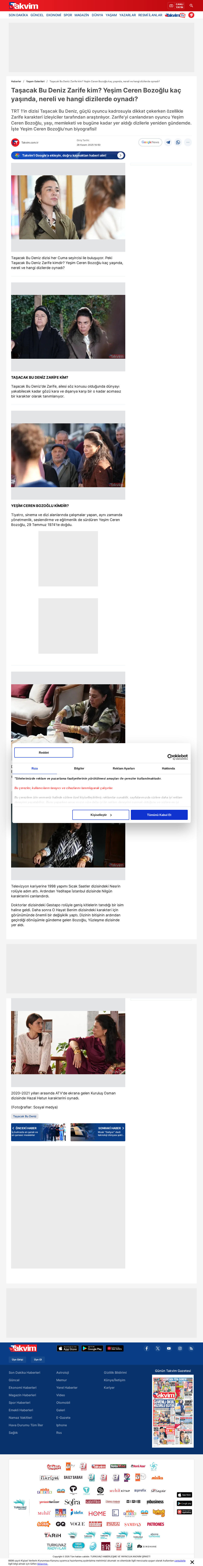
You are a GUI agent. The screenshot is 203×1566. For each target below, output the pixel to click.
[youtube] (169, 1348)
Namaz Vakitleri (20, 1418)
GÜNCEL (37, 15)
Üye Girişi (17, 1359)
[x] (158, 1348)
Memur (61, 1380)
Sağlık (13, 1433)
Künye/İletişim (114, 1380)
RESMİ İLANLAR (150, 15)
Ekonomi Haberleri (22, 1387)
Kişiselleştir (99, 815)
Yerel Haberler (67, 1387)
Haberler (16, 81)
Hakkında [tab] (168, 768)
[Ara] (191, 5)
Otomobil (63, 1403)
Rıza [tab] (35, 768)
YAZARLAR (127, 15)
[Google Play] (92, 1348)
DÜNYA (97, 15)
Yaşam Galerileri (35, 81)
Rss (59, 1433)
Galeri (60, 1410)
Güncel (14, 1380)
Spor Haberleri (19, 1403)
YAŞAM (111, 15)
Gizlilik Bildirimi (115, 1372)
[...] (188, 142)
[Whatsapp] (178, 142)
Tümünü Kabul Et (159, 815)
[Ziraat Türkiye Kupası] (191, 15)
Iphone (61, 1425)
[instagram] (180, 1348)
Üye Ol (38, 1359)
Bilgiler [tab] (79, 768)
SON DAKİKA (18, 15)
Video (60, 1395)
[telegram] (168, 142)
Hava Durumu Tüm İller (26, 1425)
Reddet (44, 752)
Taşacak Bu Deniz (24, 1116)
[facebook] (147, 1348)
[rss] (191, 1348)
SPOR (68, 15)
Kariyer (109, 1387)
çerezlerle (180, 1560)
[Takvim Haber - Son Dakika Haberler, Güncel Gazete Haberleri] (23, 5)
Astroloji (62, 1372)
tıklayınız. (42, 1563)
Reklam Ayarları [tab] (124, 768)
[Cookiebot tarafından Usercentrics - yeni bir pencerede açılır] (170, 757)
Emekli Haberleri (21, 1410)
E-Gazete (63, 1418)
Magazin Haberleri (22, 1395)
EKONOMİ (53, 15)
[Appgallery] (115, 1348)
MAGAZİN (82, 15)
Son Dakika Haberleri (24, 1372)
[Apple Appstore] (68, 1348)
